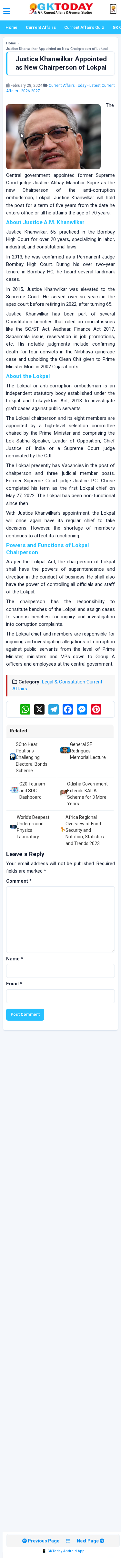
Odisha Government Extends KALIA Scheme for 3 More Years (87, 793)
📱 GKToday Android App (63, 1551)
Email (14, 984)
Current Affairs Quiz (84, 27)
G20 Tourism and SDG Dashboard (32, 790)
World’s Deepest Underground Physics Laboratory (33, 827)
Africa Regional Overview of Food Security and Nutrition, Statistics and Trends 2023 (85, 830)
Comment (19, 881)
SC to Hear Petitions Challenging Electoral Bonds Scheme (31, 757)
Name (14, 959)
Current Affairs (41, 27)
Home (11, 27)
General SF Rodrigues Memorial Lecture (88, 751)
